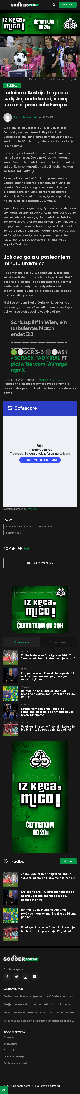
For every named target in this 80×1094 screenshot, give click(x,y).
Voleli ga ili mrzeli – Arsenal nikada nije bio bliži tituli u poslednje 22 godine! (48, 728)
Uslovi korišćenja (13, 1056)
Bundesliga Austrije (18, 526)
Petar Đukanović (26, 117)
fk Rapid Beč (13, 533)
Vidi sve (68, 861)
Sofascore (32, 509)
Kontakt (8, 1050)
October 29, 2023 (48, 380)
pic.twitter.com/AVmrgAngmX (39, 367)
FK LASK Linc (46, 526)
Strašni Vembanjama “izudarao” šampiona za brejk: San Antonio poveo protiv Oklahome (47, 712)
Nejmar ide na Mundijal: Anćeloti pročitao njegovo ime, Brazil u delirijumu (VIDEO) (48, 694)
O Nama (8, 1037)
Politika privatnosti (15, 1063)
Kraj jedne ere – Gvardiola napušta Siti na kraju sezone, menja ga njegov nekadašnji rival (48, 676)
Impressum (10, 1043)
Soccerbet (67, 5)
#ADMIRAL (47, 358)
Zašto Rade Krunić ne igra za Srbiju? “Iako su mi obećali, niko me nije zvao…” (48, 657)
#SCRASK (22, 358)
